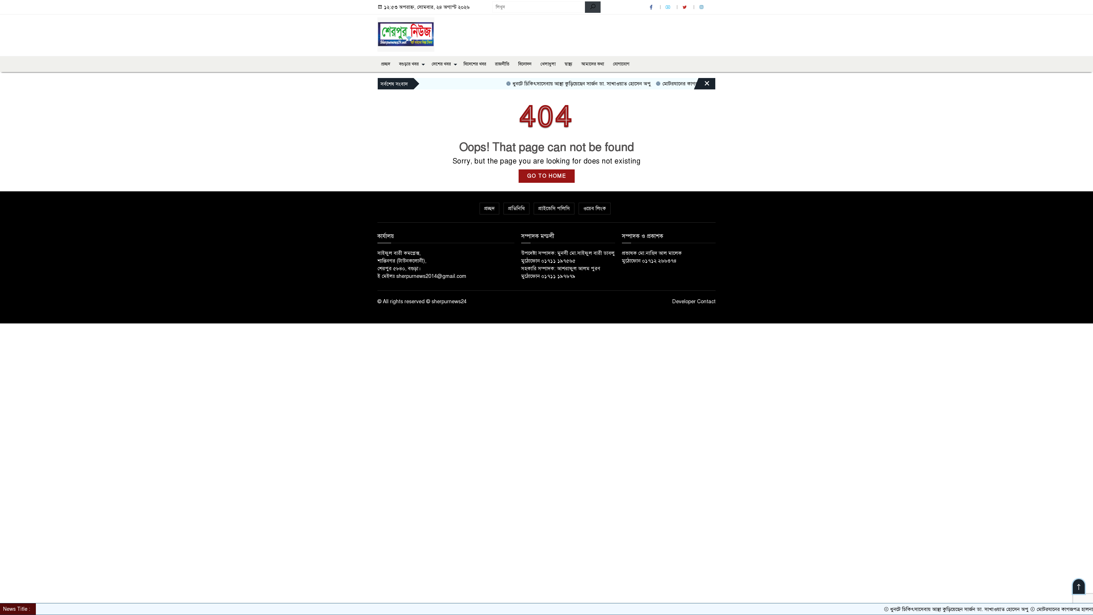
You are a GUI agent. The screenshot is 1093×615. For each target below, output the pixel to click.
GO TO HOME (546, 176)
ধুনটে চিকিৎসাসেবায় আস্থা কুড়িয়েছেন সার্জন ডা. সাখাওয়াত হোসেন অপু (558, 84)
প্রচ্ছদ (385, 64)
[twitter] (685, 7)
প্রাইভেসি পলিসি (554, 208)
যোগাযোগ (621, 64)
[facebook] (651, 7)
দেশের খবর (441, 64)
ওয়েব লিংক (594, 208)
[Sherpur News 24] (405, 34)
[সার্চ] (593, 7)
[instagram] (702, 7)
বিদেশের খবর (475, 64)
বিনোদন (524, 64)
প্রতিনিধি (516, 208)
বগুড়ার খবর (409, 64)
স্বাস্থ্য (568, 64)
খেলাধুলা (548, 64)
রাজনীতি (502, 64)
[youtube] (668, 7)
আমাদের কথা (592, 64)
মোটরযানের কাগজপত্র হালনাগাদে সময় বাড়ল (683, 84)
